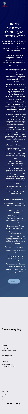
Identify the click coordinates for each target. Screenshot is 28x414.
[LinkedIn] (8, 404)
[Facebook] (14, 404)
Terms (3, 396)
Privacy (4, 394)
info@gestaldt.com (7, 355)
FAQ (3, 399)
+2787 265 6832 (6, 357)
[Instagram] (20, 404)
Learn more (14, 281)
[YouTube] (17, 404)
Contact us (5, 391)
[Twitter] (11, 404)
